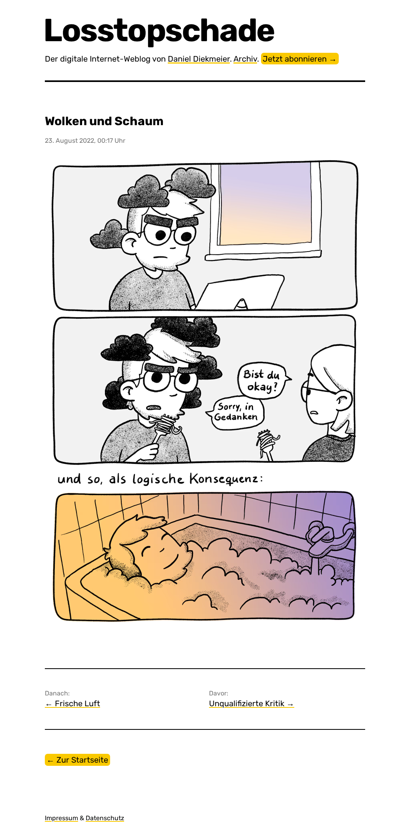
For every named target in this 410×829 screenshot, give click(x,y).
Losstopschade (160, 30)
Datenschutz (105, 818)
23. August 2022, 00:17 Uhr (85, 140)
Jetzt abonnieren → (300, 59)
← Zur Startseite (77, 760)
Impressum (61, 818)
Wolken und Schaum (104, 121)
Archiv (245, 59)
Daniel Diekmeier (199, 59)
